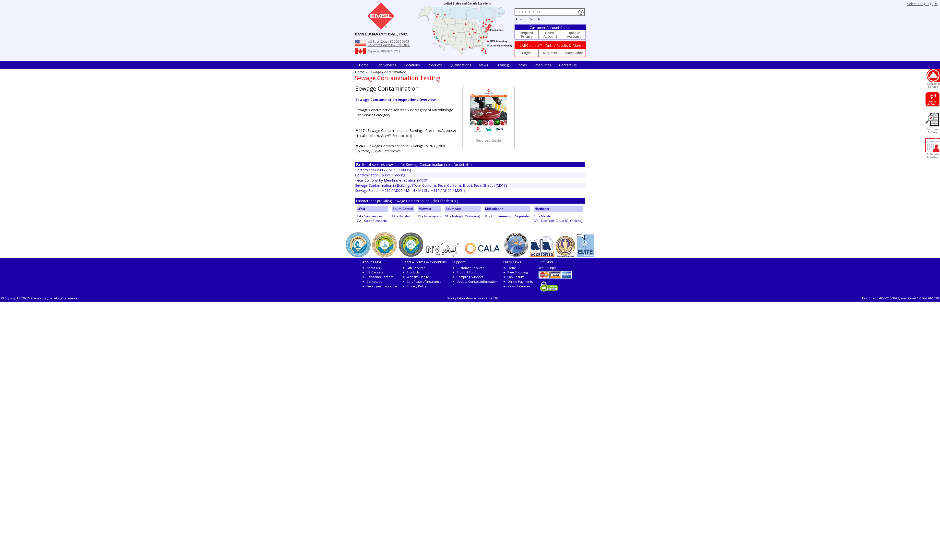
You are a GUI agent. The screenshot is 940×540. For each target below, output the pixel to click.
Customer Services (470, 268)
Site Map (546, 261)
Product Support (469, 272)
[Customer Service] (933, 75)
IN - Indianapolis (429, 216)
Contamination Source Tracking (380, 175)
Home (364, 65)
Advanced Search (528, 19)
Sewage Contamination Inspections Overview (395, 99)
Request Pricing (527, 34)
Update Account (574, 34)
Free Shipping (517, 272)
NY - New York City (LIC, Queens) (558, 221)
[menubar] (468, 65)
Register (550, 52)
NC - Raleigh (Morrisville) (462, 216)
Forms (522, 65)
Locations (412, 65)
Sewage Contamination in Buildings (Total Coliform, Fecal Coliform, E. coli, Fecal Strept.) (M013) (431, 185)
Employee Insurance (381, 286)
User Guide (574, 52)
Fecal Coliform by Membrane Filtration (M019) (391, 180)
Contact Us (568, 65)
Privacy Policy (417, 286)
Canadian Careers (380, 277)
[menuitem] (364, 65)
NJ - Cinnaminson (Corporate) (506, 216)
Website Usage (418, 277)
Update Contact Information (477, 281)
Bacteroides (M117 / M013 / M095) (383, 170)
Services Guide (488, 140)
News (483, 65)
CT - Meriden (543, 216)
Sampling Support (470, 277)
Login (526, 52)
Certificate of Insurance (424, 281)
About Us (373, 268)
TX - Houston (401, 216)
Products (435, 65)
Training (502, 65)
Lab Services (416, 268)
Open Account (550, 34)
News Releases (518, 286)
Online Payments (520, 281)
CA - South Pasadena (372, 221)
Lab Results (516, 277)
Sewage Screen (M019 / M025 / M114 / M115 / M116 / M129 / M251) (410, 190)
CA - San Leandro (369, 216)
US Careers (374, 272)
